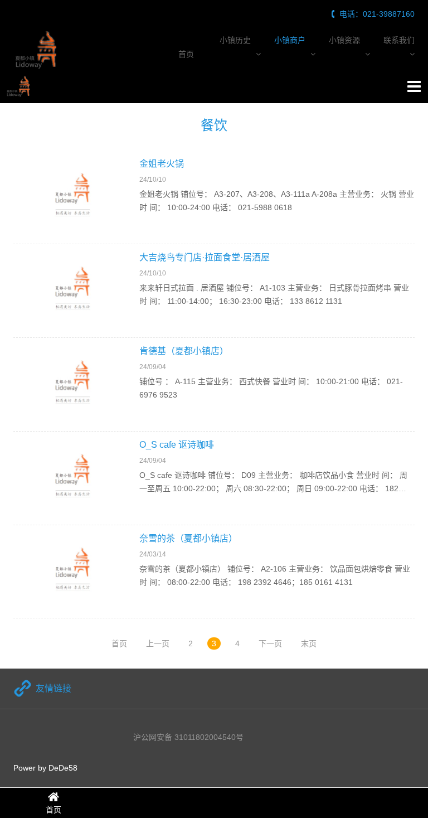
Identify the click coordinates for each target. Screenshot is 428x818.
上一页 (157, 643)
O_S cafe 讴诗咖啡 (176, 444)
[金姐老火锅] (73, 197)
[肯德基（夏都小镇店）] (73, 384)
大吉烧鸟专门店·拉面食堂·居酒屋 (204, 257)
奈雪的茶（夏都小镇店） (188, 538)
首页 (186, 54)
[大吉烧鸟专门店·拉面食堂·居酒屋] (73, 291)
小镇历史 (235, 40)
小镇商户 (289, 40)
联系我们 (399, 40)
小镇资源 (344, 40)
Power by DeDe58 (45, 767)
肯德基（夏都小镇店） (183, 351)
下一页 (270, 643)
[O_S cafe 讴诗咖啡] (73, 478)
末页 (309, 643)
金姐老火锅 (161, 163)
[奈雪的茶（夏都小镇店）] (73, 572)
